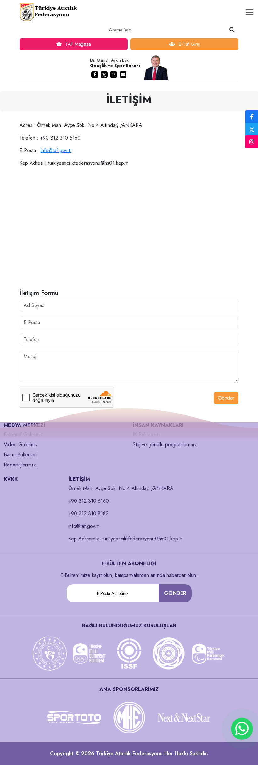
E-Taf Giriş (188, 44)
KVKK (11, 479)
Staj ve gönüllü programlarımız (165, 444)
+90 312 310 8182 (88, 513)
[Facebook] (251, 116)
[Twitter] (251, 129)
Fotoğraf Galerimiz (23, 434)
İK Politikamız (147, 434)
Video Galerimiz (21, 444)
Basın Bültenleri (20, 454)
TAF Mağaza (77, 44)
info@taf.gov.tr (56, 150)
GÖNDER (175, 593)
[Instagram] (251, 142)
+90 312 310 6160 (88, 501)
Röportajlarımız (20, 464)
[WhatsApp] (242, 729)
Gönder (226, 398)
